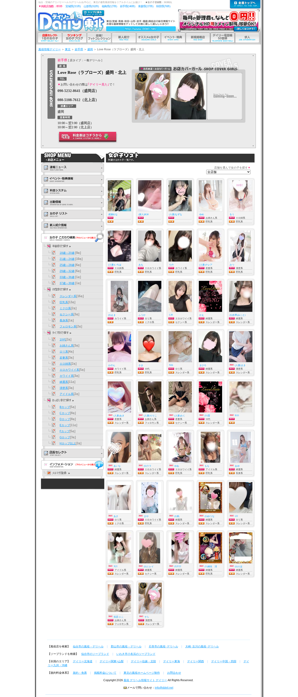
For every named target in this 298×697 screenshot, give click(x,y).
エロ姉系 (65, 363)
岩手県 (79, 49)
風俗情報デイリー (49, 49)
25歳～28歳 (67, 265)
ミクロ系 (65, 308)
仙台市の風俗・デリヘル (88, 646)
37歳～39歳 (67, 283)
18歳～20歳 (67, 253)
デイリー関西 (195, 661)
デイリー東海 (171, 661)
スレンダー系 (68, 296)
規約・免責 (80, 672)
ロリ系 (64, 351)
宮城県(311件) (73, 6)
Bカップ (65, 407)
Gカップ (65, 437)
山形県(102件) (91, 6)
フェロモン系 (68, 326)
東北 (68, 49)
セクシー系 (67, 314)
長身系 (64, 320)
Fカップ (65, 431)
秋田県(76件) (163, 6)
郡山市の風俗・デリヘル (126, 646)
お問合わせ (174, 672)
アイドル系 (67, 394)
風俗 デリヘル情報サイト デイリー (145, 680)
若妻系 (64, 357)
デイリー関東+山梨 (112, 661)
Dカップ (65, 419)
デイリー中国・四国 (223, 661)
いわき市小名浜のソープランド (136, 654)
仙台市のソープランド (95, 654)
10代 (63, 339)
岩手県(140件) (127, 6)
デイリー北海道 (82, 661)
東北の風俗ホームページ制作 (142, 672)
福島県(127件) (109, 6)
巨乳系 (64, 302)
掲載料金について (105, 672)
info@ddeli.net (164, 687)
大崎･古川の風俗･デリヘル (202, 646)
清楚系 (64, 388)
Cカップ (65, 413)
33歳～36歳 (67, 277)
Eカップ (65, 425)
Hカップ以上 (68, 443)
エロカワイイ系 (69, 369)
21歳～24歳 (67, 259)
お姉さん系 (67, 345)
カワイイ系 (67, 375)
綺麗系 (64, 382)
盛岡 (90, 49)
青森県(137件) (145, 6)
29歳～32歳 (67, 271)
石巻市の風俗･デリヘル (163, 646)
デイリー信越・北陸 (143, 661)
